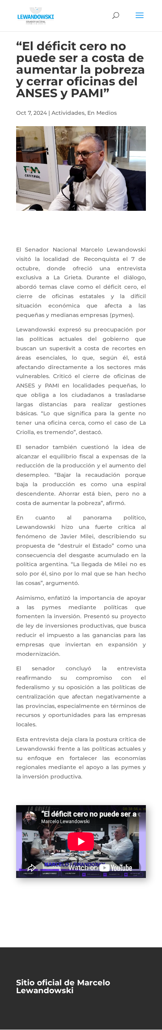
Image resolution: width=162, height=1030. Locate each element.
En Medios (102, 112)
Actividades (68, 112)
